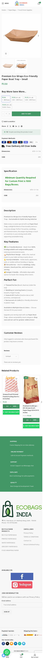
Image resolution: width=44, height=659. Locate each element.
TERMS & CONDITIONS (31, 537)
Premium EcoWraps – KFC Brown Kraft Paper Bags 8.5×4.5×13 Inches (31, 409)
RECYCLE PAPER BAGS (9, 535)
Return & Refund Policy (31, 544)
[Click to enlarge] (5, 53)
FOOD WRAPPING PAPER (10, 550)
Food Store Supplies (25, 10)
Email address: (6, 601)
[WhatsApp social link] (18, 126)
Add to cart (26, 114)
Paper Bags (12, 10)
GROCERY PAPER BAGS (9, 546)
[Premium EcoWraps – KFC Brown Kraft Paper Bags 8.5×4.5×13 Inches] (31, 390)
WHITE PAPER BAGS (8, 543)
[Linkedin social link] (16, 126)
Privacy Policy (28, 533)
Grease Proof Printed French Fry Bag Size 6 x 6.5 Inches (11, 396)
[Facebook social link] (7, 126)
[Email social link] (13, 126)
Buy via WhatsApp (12, 412)
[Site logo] (21, 3)
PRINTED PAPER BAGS (9, 539)
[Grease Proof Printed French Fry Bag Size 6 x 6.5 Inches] (11, 384)
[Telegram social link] (21, 126)
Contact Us (27, 540)
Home (4, 10)
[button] (4, 35)
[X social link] (10, 126)
